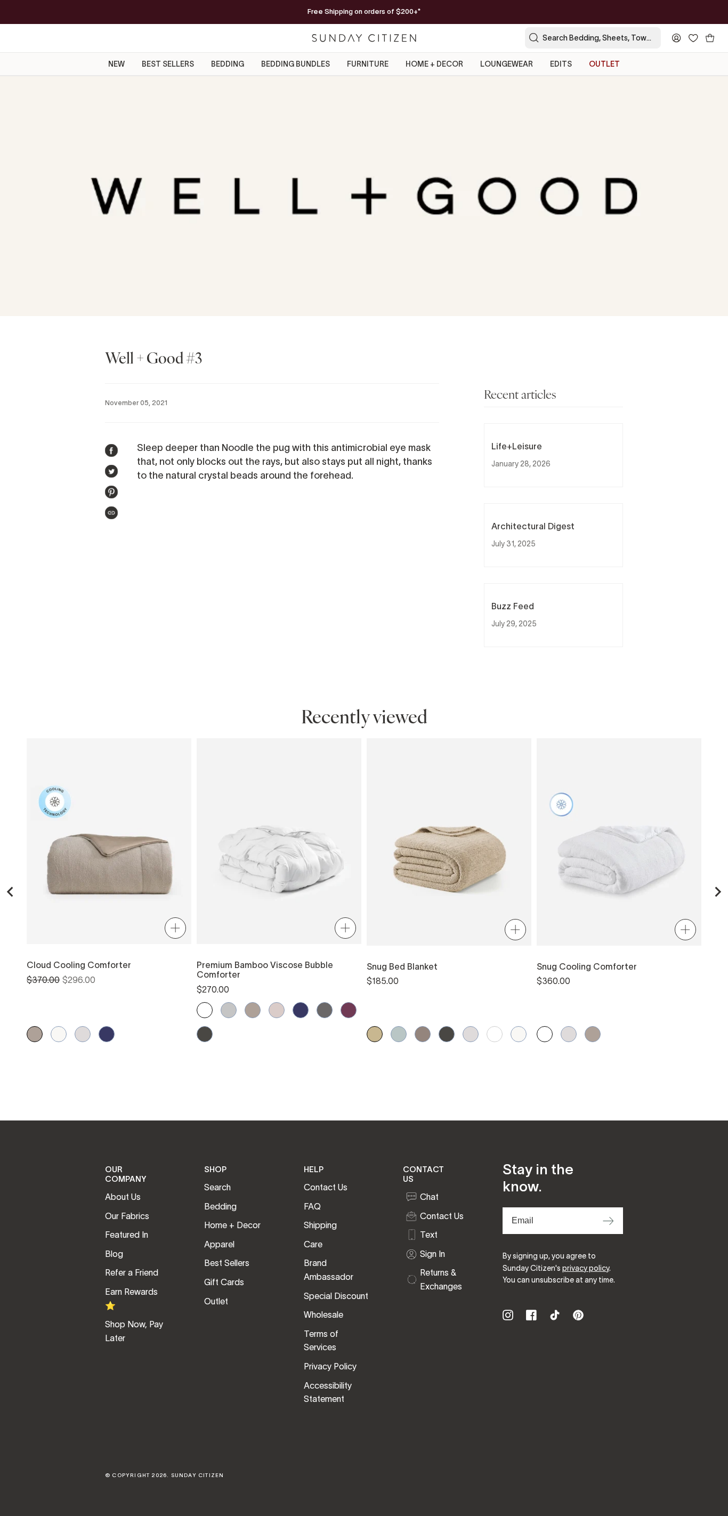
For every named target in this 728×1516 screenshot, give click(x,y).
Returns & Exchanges (441, 1279)
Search (217, 1187)
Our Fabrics (127, 1216)
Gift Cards (224, 1282)
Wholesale (323, 1314)
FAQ (312, 1206)
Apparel (219, 1244)
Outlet (216, 1301)
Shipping (320, 1225)
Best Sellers (226, 1263)
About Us (123, 1196)
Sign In (432, 1254)
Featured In (126, 1234)
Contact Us (325, 1187)
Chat (429, 1196)
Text (429, 1234)
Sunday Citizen (197, 1475)
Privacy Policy (330, 1366)
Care (313, 1244)
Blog (114, 1254)
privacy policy (585, 1268)
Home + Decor (232, 1225)
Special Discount (336, 1296)
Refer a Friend (131, 1272)
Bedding (220, 1206)
